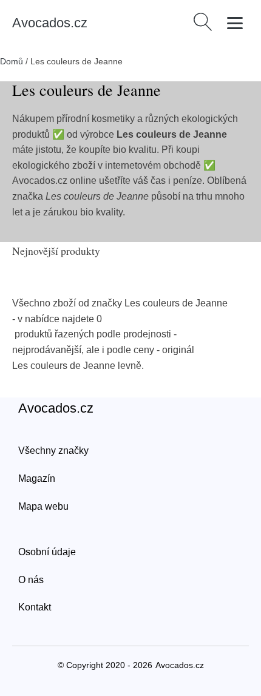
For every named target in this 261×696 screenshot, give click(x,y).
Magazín (36, 478)
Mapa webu (43, 506)
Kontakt (34, 607)
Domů (11, 61)
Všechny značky (53, 450)
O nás (31, 580)
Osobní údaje (47, 552)
